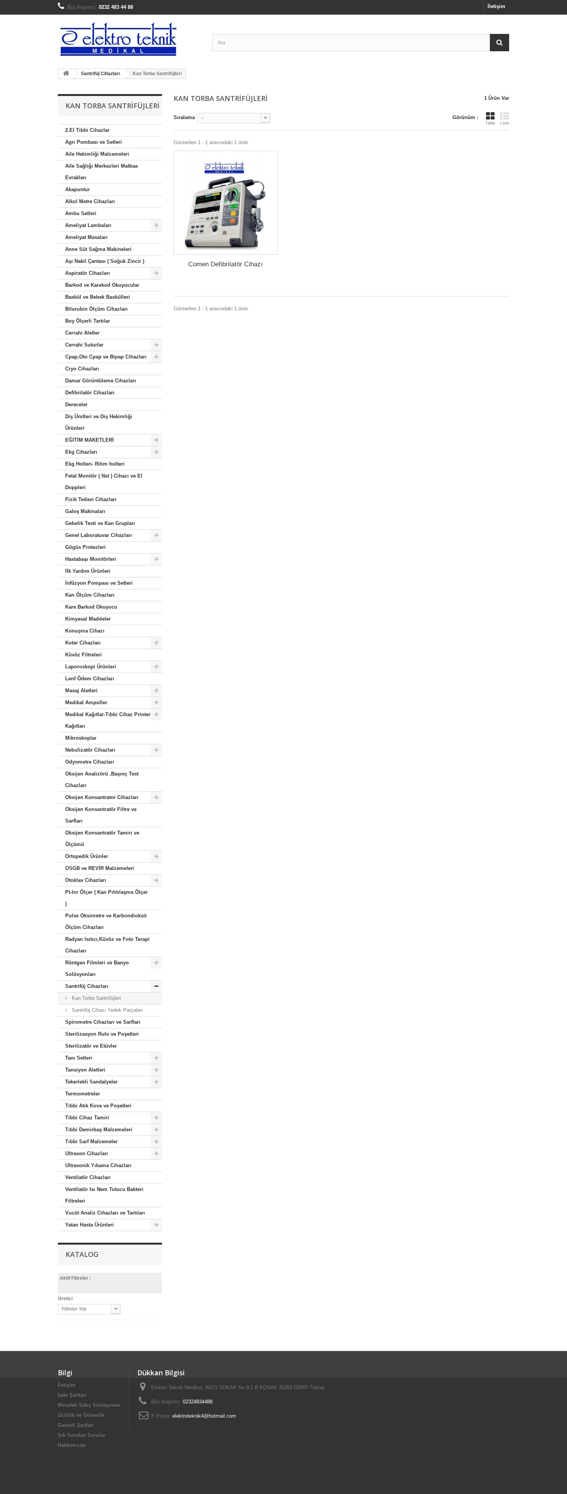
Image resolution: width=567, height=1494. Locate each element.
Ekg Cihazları (81, 452)
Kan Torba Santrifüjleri (95, 998)
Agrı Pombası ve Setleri (93, 142)
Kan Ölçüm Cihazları (90, 595)
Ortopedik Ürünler (86, 856)
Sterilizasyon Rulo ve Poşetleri (102, 1034)
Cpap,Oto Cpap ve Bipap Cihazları (106, 357)
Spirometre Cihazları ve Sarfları (102, 1022)
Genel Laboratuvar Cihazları (98, 535)
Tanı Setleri (78, 1058)
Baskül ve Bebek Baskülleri (97, 297)
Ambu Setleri (80, 213)
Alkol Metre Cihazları (90, 201)
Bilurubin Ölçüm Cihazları (96, 309)
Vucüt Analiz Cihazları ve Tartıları (105, 1213)
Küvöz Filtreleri (83, 655)
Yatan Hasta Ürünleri (89, 1225)
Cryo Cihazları (82, 369)
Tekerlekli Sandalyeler (91, 1082)
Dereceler (76, 404)
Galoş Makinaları (85, 511)
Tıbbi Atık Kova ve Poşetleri (98, 1106)
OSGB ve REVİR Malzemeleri (99, 868)
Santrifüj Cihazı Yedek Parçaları (106, 1010)
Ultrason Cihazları (86, 1153)
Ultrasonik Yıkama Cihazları (98, 1165)
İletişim (496, 6)
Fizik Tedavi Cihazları (90, 499)
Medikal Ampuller (86, 702)
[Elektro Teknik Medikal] (129, 38)
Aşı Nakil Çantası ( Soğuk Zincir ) (104, 261)
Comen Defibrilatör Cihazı (225, 264)
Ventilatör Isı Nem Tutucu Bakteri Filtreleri (104, 1195)
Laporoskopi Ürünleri (90, 667)
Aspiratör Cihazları (87, 273)
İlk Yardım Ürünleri (87, 571)
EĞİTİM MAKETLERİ (89, 440)
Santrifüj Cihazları (86, 986)
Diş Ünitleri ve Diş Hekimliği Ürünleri (98, 422)
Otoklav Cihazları (85, 880)
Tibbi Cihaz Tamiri (87, 1117)
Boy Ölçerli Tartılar (87, 321)
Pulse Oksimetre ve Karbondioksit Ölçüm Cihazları (106, 921)
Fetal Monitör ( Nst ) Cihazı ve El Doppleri (103, 481)
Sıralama (184, 117)
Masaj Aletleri (81, 690)
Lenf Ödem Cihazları (89, 678)
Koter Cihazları (83, 643)
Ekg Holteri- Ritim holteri (95, 464)
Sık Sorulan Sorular (81, 1435)
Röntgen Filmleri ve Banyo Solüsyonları (97, 968)
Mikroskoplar (80, 738)
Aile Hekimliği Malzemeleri (97, 154)
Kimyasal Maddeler (88, 619)
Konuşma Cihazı (85, 631)
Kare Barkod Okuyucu (91, 607)
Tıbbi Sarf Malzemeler (91, 1141)
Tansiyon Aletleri (85, 1070)
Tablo (490, 123)
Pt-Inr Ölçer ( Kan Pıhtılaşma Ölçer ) (106, 898)
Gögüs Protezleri (85, 547)
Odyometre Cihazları (89, 762)
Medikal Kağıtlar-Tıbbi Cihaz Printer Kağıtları (107, 720)
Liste (504, 123)
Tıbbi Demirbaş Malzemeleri (98, 1129)
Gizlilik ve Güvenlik (81, 1415)
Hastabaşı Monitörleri (90, 559)
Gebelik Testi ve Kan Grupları (100, 523)
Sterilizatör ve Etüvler (91, 1046)
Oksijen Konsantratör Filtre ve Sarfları (101, 815)
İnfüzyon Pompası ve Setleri (99, 583)
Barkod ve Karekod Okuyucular (102, 285)
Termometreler (82, 1094)
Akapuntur (77, 189)
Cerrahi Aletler (82, 333)
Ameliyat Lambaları (88, 225)
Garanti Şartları (76, 1425)
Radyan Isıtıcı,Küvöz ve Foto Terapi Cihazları (107, 945)
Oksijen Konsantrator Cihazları (101, 797)
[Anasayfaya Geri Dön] (66, 74)
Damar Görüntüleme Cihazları (100, 381)
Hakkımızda (72, 1445)
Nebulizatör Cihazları (90, 750)
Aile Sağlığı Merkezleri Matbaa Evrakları (101, 171)
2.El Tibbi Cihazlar (87, 130)
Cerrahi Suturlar (84, 345)
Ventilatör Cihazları (88, 1177)
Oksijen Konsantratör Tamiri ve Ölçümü (102, 838)
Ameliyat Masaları (86, 237)
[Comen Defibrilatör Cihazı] (225, 203)
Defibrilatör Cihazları (90, 392)
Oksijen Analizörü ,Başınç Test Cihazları (101, 779)
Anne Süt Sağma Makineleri (98, 249)
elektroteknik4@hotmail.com (204, 1416)
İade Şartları (72, 1395)
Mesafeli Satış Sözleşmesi (89, 1405)
